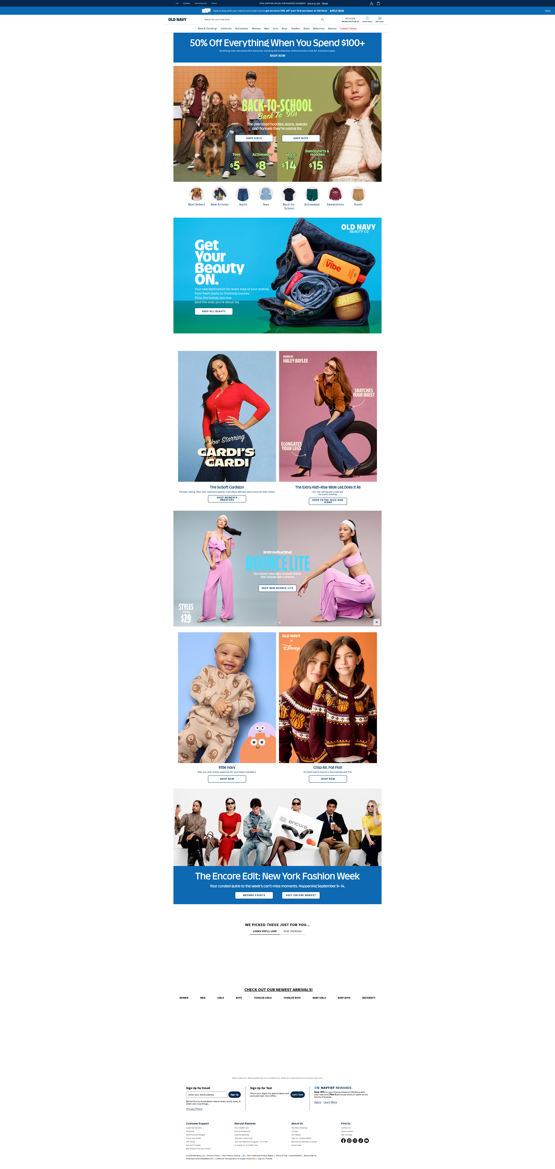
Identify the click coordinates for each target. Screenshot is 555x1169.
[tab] (265, 931)
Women (256, 29)
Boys (284, 29)
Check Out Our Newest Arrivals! (278, 990)
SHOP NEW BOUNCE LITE (278, 588)
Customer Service (193, 1128)
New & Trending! (207, 29)
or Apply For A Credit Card (246, 1145)
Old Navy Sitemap (299, 1128)
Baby (307, 29)
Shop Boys (301, 138)
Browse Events (254, 895)
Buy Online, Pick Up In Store (198, 1149)
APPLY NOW (337, 11)
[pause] (377, 622)
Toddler (295, 29)
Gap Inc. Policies (265, 1159)
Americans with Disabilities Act (199, 1159)
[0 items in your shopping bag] (378, 3)
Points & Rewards (242, 1131)
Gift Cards (190, 1142)
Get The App (346, 1135)
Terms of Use (281, 1156)
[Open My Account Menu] (371, 3)
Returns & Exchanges (195, 1135)
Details (325, 3)
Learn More (330, 1102)
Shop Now (227, 779)
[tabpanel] (277, 940)
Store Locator (347, 1131)
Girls (275, 29)
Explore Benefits (242, 1135)
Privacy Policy (194, 1108)
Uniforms (226, 29)
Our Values (296, 1135)
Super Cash (296, 1145)
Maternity (319, 29)
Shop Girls (254, 138)
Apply (317, 1102)
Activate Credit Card (243, 1138)
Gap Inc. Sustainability (301, 1138)
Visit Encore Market (301, 895)
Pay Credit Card (242, 1128)
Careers (295, 1131)
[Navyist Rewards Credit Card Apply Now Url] (277, 11)
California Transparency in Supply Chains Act (235, 1159)
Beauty (332, 29)
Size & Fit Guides (193, 1145)
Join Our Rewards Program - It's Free (251, 1142)
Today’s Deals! (348, 29)
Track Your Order (193, 1138)
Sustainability (295, 1156)
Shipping (190, 1131)
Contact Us (346, 1128)
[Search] (322, 19)
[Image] (277, 48)
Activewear (241, 29)
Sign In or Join (313, 3)
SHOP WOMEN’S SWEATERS (227, 498)
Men (266, 29)
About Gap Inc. (310, 1156)
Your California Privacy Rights (260, 1156)
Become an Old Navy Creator (304, 1142)
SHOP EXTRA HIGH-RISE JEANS (328, 501)
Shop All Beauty (214, 311)
